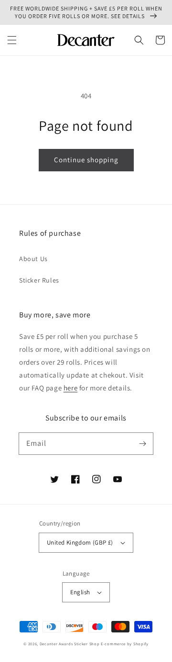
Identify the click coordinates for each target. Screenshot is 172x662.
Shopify (141, 643)
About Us (33, 258)
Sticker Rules (39, 280)
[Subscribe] (142, 443)
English (80, 592)
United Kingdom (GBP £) (80, 542)
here (70, 387)
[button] (11, 40)
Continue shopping (86, 159)
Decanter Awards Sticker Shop (70, 643)
